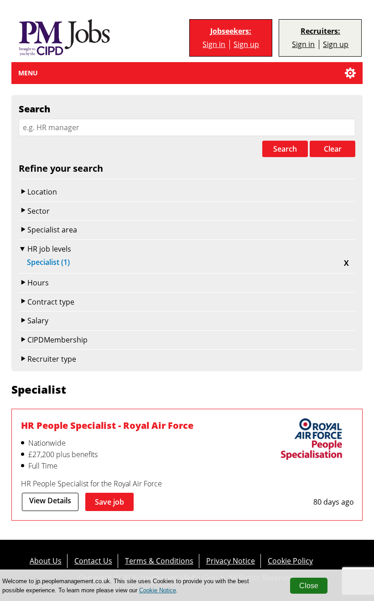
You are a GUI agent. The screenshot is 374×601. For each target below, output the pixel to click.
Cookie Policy (290, 560)
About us (46, 560)
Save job (109, 502)
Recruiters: (320, 31)
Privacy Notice (230, 560)
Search (285, 149)
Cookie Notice (157, 590)
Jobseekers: (230, 31)
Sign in (214, 44)
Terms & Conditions (159, 560)
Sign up (246, 44)
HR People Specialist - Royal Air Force (107, 425)
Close (308, 586)
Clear (333, 149)
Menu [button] (28, 73)
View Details (50, 501)
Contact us (93, 560)
